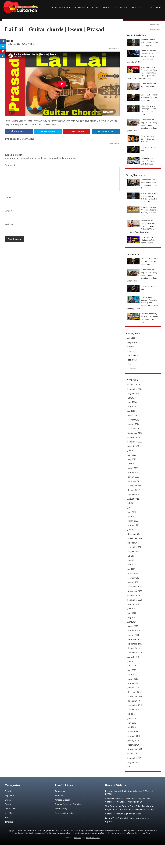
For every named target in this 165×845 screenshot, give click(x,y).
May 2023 (131, 459)
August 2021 (133, 551)
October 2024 (133, 384)
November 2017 (134, 749)
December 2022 (134, 481)
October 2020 (133, 595)
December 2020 (134, 586)
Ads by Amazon (114, 48)
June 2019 (131, 665)
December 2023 (134, 428)
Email (8, 210)
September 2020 (134, 600)
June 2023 (131, 455)
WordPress (77, 838)
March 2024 (132, 415)
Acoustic (136, 7)
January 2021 (133, 582)
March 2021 (132, 573)
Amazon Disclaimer (63, 800)
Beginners (107, 7)
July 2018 (131, 714)
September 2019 (134, 652)
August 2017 (133, 762)
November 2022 (134, 485)
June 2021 (131, 560)
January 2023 (133, 477)
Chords (95, 7)
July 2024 (131, 397)
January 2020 (133, 635)
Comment (11, 165)
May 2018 (131, 723)
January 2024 (133, 424)
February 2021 (133, 578)
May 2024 (131, 406)
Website (9, 224)
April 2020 (131, 622)
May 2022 (131, 512)
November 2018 (134, 696)
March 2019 (132, 679)
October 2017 (133, 753)
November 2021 (134, 538)
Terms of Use (132, 833)
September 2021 (134, 547)
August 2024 (133, 393)
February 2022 (133, 525)
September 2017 (134, 758)
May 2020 (131, 617)
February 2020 (133, 630)
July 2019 (131, 661)
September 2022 (134, 494)
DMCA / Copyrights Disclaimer (68, 804)
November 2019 (134, 643)
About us (59, 795)
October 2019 (133, 648)
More (158, 7)
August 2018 (133, 709)
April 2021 (131, 569)
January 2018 (133, 740)
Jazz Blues (132, 359)
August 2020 (133, 604)
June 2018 (131, 718)
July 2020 (131, 608)
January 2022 (133, 529)
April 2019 (131, 674)
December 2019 (134, 639)
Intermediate (122, 7)
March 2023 (132, 468)
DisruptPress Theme (93, 838)
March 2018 (132, 731)
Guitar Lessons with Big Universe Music (123, 813)
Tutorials (131, 368)
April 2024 (131, 411)
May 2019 (131, 670)
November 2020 (134, 591)
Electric (148, 7)
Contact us (60, 791)
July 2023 (131, 450)
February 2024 (133, 419)
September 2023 (134, 441)
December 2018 (134, 692)
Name (9, 197)
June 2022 (131, 507)
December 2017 (134, 744)
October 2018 (133, 701)
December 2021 (134, 534)
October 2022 (133, 490)
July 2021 (131, 556)
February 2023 (133, 472)
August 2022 (133, 499)
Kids (129, 364)
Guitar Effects (80, 7)
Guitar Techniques (60, 7)
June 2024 (131, 402)
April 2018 (131, 727)
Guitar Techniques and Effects (32, 831)
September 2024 (134, 389)
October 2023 (133, 437)
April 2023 (131, 463)
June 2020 (131, 613)
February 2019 (133, 683)
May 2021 (131, 564)
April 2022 (131, 516)
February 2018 (133, 736)
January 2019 (133, 687)
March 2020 (132, 626)
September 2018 (134, 705)
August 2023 (133, 446)
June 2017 (131, 766)
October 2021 (133, 542)
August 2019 (133, 657)
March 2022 (132, 520)
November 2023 (134, 433)
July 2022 (131, 503)
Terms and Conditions (65, 813)
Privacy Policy (61, 808)
